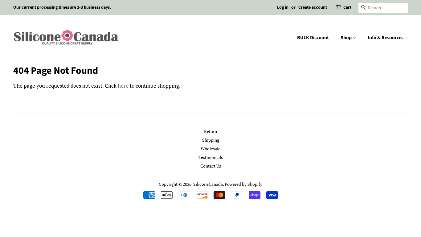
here (123, 85)
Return (210, 131)
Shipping (210, 140)
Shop (347, 37)
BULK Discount (313, 37)
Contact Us (210, 166)
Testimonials (210, 157)
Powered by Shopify (243, 184)
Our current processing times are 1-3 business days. (62, 7)
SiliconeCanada (208, 184)
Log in (282, 7)
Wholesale (210, 149)
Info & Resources (386, 37)
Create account (312, 7)
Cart (347, 7)
